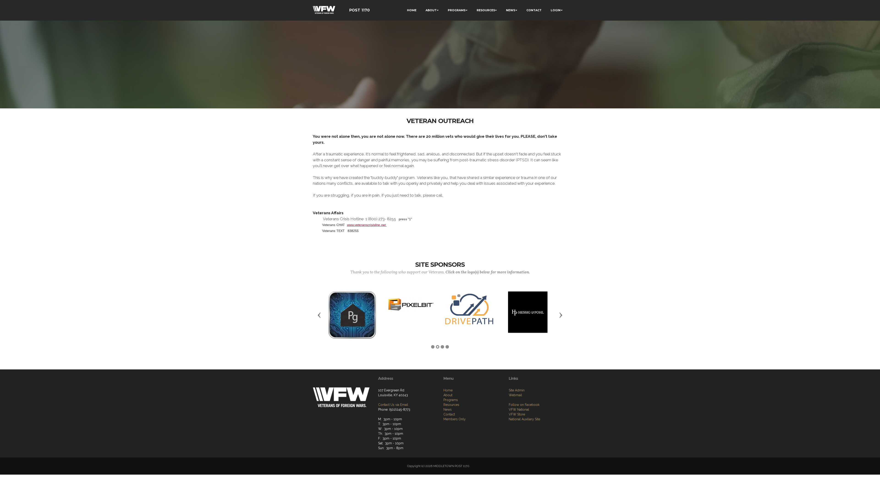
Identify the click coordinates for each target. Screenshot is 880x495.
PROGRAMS (456, 10)
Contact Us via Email (393, 405)
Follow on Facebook (524, 405)
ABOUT (431, 10)
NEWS (510, 10)
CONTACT (534, 10)
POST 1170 (359, 10)
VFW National (519, 409)
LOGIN (556, 10)
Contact (449, 414)
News (447, 409)
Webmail (515, 395)
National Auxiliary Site (524, 419)
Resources (451, 405)
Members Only (454, 419)
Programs (450, 400)
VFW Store (517, 414)
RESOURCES (486, 10)
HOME (411, 10)
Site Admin (517, 390)
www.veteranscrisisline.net (366, 225)
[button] (319, 315)
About (447, 395)
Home (448, 390)
